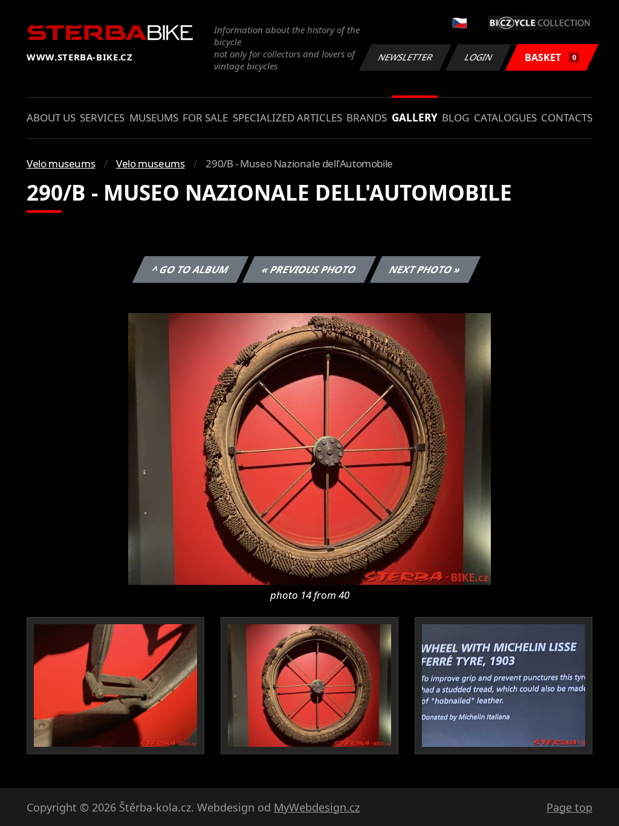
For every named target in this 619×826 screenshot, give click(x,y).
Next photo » (425, 269)
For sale (205, 117)
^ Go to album (190, 269)
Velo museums (61, 163)
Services (102, 117)
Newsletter (405, 57)
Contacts (566, 117)
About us (51, 117)
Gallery (415, 117)
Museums (153, 117)
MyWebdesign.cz (317, 807)
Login (478, 57)
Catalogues (505, 117)
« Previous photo (309, 269)
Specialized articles (287, 117)
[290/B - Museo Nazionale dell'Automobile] (309, 447)
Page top (569, 807)
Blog (455, 117)
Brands (366, 117)
